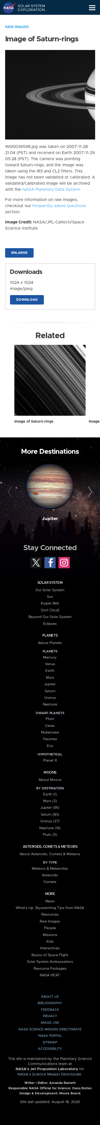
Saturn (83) (50, 814)
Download (27, 299)
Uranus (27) (50, 821)
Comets (50, 882)
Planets (49, 635)
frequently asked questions (59, 206)
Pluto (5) (50, 835)
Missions (50, 935)
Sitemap (50, 1042)
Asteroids (50, 875)
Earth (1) (50, 794)
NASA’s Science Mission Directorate (49, 1074)
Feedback (50, 1010)
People (50, 928)
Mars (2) (50, 801)
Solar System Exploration (28, 8)
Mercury (50, 657)
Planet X (50, 760)
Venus (50, 664)
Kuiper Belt (50, 603)
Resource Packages (50, 968)
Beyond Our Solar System (50, 617)
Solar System (50, 583)
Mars (50, 677)
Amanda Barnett (62, 1083)
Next (89, 491)
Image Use (50, 1023)
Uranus (50, 698)
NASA (7, 8)
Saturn (50, 691)
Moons (50, 772)
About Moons (50, 780)
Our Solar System (49, 590)
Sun (50, 597)
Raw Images (17, 27)
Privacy (50, 1016)
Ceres (50, 726)
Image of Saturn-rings (33, 421)
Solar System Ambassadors (50, 962)
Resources (50, 914)
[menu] (92, 8)
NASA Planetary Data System (51, 189)
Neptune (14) (50, 828)
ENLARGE (19, 253)
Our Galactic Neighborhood (28, 19)
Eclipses (50, 624)
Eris (50, 746)
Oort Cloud (50, 610)
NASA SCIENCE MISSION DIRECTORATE (50, 1029)
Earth (49, 671)
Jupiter (50, 518)
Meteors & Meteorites (50, 868)
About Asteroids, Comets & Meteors (49, 854)
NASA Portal (50, 1036)
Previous (10, 491)
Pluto (50, 719)
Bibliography (50, 1003)
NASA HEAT (50, 975)
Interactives (49, 948)
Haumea (50, 739)
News (50, 901)
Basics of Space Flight (50, 955)
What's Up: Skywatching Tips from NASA (50, 908)
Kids (50, 941)
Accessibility (50, 1049)
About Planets (50, 643)
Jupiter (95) (49, 808)
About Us (50, 996)
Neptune (50, 704)
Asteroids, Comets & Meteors (50, 847)
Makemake (50, 732)
